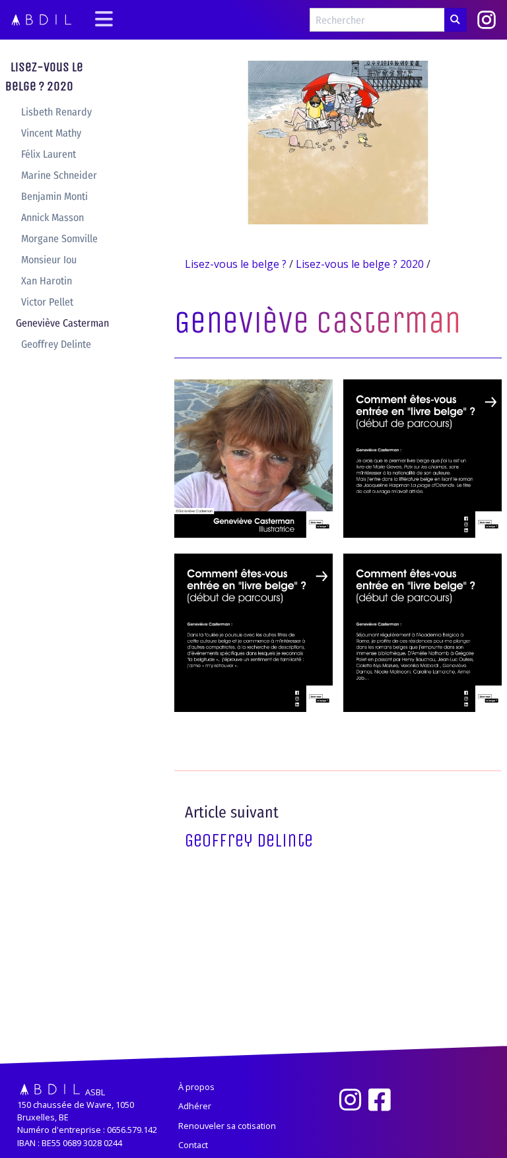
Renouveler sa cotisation (227, 1126)
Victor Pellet (47, 302)
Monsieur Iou (49, 259)
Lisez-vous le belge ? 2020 (44, 76)
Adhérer (194, 1106)
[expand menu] (104, 20)
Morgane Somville (59, 238)
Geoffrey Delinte (56, 344)
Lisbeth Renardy (56, 112)
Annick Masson (52, 217)
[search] (455, 20)
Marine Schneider (59, 175)
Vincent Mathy (51, 133)
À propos (196, 1087)
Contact (193, 1145)
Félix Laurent (48, 154)
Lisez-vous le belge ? (236, 264)
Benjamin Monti (54, 196)
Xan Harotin (46, 280)
